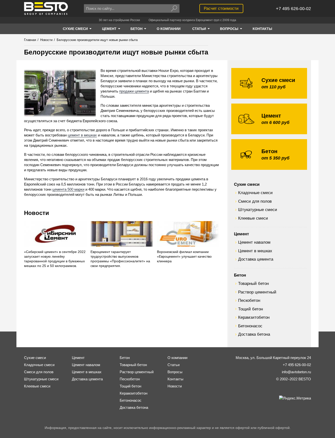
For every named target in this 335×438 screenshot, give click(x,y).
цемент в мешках (82, 135)
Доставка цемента (255, 259)
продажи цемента (134, 91)
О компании (177, 358)
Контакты (175, 379)
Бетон (240, 275)
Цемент (241, 234)
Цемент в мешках (255, 251)
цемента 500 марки (68, 189)
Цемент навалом (254, 242)
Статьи (174, 365)
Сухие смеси (246, 184)
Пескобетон (249, 300)
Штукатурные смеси (257, 209)
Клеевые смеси (253, 218)
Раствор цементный (257, 292)
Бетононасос (250, 326)
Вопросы (175, 372)
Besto (46, 8)
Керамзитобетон (254, 317)
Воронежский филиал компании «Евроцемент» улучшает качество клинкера (184, 256)
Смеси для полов (255, 201)
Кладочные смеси (255, 192)
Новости (36, 213)
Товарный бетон (253, 283)
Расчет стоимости (221, 8)
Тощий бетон (250, 309)
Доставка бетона (254, 334)
